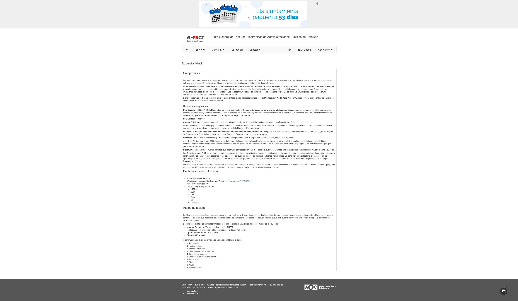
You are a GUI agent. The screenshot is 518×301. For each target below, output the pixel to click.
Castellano (324, 49)
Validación (237, 49)
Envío (199, 49)
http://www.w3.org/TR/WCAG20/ (238, 181)
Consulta (217, 49)
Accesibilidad (192, 294)
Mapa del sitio (193, 291)
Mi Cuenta (305, 49)
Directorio (254, 49)
